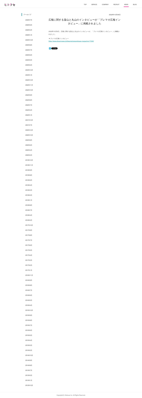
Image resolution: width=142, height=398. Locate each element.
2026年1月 (28, 35)
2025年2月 (28, 65)
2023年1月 (28, 75)
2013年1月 (28, 380)
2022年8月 (28, 100)
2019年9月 (28, 170)
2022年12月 (29, 80)
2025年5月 (28, 60)
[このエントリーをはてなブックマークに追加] (50, 49)
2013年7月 (28, 370)
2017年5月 (28, 250)
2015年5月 (28, 335)
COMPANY (105, 4)
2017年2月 (28, 265)
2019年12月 (29, 160)
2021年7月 (28, 125)
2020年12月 (29, 130)
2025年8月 (28, 45)
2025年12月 (29, 40)
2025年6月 (28, 55)
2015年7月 (28, 325)
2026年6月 (28, 25)
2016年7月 (28, 290)
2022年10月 (29, 90)
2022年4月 (28, 110)
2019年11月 (29, 165)
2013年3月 (28, 375)
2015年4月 (28, 340)
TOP (85, 4)
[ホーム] (10, 5)
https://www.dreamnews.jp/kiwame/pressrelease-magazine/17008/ (71, 41)
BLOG (135, 4)
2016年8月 (28, 285)
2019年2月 (28, 195)
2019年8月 (28, 175)
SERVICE (94, 4)
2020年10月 (29, 135)
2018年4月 (28, 215)
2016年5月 (28, 300)
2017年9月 (28, 230)
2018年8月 (28, 205)
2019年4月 (28, 185)
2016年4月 (28, 305)
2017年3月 (28, 260)
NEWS (126, 4)
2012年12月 (29, 385)
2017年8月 (28, 235)
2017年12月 (29, 225)
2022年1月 (28, 115)
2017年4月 (28, 255)
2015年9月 (28, 315)
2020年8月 (28, 140)
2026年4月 (28, 30)
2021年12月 (29, 120)
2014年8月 (28, 365)
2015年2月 (28, 350)
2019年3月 (28, 190)
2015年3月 (28, 345)
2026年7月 (28, 20)
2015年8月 (28, 320)
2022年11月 (29, 85)
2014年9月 (28, 360)
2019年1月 (28, 200)
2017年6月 (28, 245)
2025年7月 (28, 50)
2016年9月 (28, 280)
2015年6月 (28, 330)
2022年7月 (28, 105)
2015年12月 (29, 310)
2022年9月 (28, 95)
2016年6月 (28, 295)
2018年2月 (28, 220)
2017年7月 (28, 240)
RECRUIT (116, 4)
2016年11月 (29, 275)
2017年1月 (28, 270)
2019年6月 (28, 180)
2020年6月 (28, 145)
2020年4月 (28, 150)
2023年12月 (29, 70)
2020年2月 (28, 155)
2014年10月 (29, 355)
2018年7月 (28, 210)
